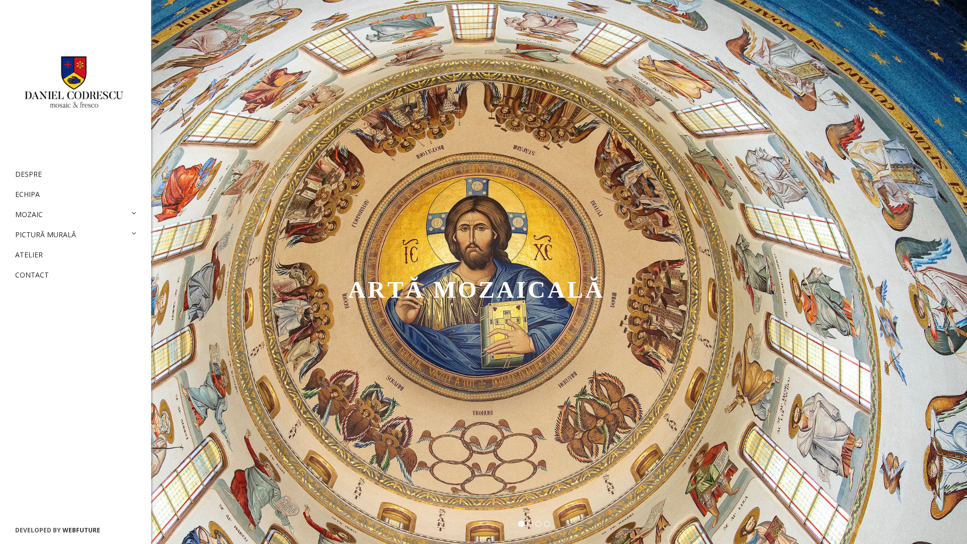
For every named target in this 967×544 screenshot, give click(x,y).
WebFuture (81, 530)
